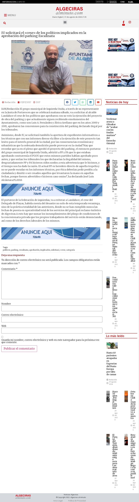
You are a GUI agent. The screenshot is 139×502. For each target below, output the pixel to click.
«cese (62, 250)
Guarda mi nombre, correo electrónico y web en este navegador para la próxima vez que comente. (50, 341)
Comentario (9, 269)
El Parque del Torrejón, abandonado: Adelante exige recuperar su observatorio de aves (115, 455)
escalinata (23, 250)
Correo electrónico (12, 315)
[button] (4, 23)
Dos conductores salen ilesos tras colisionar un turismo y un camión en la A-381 (115, 297)
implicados (45, 250)
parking (14, 250)
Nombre (6, 304)
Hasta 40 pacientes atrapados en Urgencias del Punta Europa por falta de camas (111, 363)
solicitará (55, 250)
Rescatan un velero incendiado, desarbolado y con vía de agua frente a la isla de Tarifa (133, 181)
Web (3, 326)
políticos (6, 250)
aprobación (34, 250)
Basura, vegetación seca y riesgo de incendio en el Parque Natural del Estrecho (115, 236)
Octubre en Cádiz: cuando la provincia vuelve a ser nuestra (133, 404)
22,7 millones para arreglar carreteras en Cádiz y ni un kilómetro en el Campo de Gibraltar (133, 239)
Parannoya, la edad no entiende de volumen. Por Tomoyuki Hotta (115, 176)
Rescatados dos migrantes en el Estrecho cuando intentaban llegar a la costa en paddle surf (133, 456)
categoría (70, 250)
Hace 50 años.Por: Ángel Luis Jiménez (115, 399)
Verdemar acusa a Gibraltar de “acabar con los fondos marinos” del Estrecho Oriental (112, 131)
